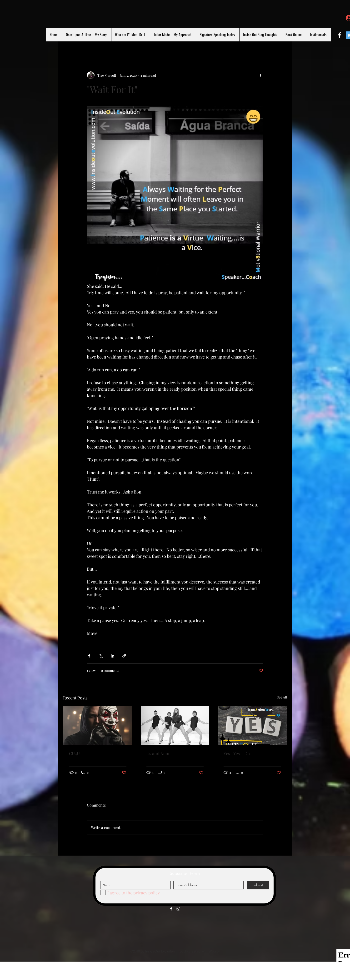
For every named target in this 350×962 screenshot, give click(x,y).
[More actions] (260, 75)
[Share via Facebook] (89, 655)
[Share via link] (124, 655)
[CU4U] (97, 725)
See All (282, 697)
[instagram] (178, 908)
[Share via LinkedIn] (112, 655)
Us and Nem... (159, 753)
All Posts (71, 42)
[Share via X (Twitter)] (101, 655)
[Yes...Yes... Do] (252, 725)
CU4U (74, 753)
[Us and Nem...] (175, 725)
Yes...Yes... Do (237, 753)
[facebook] (339, 35)
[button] (281, 43)
